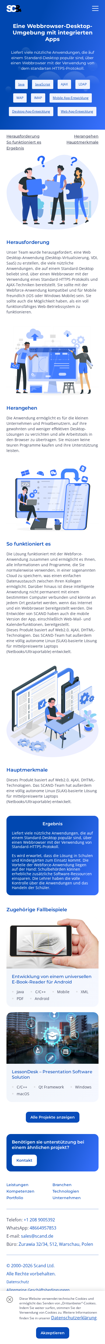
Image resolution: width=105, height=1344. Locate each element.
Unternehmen (66, 1198)
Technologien (65, 1191)
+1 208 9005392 (39, 1220)
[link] (52, 962)
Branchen (62, 1185)
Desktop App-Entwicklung (31, 111)
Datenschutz (17, 1281)
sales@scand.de (37, 1236)
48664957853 (43, 1228)
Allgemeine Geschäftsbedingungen (38, 1289)
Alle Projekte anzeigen (52, 1117)
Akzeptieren (53, 1332)
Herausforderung (23, 136)
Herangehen (86, 136)
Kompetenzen (20, 1191)
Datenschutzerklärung (74, 1318)
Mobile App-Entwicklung (71, 97)
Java (21, 84)
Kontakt (24, 1160)
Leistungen (17, 1185)
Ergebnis (15, 148)
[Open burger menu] (95, 8)
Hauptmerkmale (82, 142)
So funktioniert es (23, 142)
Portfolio (14, 1198)
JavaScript (42, 84)
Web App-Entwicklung (77, 111)
